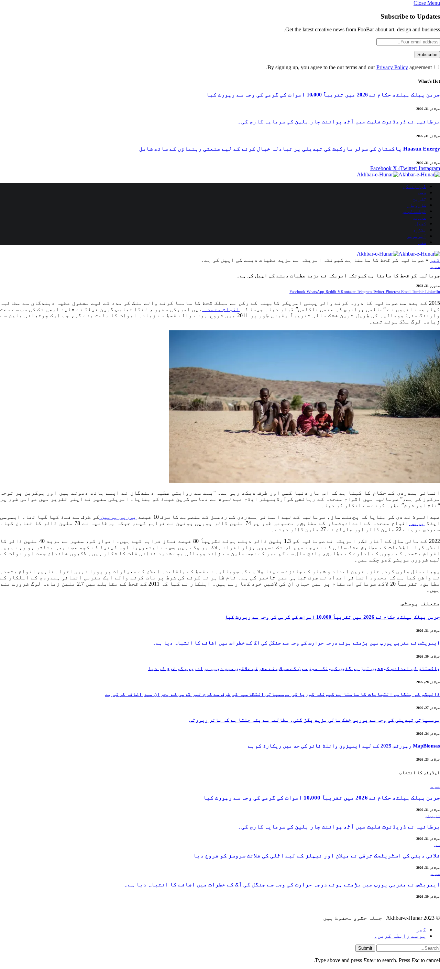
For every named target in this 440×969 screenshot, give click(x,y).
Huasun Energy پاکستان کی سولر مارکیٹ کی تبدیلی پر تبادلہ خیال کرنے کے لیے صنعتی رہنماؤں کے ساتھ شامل (289, 149)
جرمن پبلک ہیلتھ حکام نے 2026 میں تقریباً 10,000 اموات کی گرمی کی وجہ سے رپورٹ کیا (323, 94)
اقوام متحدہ (221, 309)
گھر (435, 260)
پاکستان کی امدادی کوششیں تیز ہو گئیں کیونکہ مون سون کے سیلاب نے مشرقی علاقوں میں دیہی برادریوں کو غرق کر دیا (294, 668)
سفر (422, 242)
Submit (365, 948)
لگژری (419, 230)
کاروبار (416, 205)
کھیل (420, 223)
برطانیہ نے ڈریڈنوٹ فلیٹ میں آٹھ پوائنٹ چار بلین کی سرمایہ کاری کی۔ (339, 121)
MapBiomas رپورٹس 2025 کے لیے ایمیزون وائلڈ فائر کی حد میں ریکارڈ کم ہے (344, 746)
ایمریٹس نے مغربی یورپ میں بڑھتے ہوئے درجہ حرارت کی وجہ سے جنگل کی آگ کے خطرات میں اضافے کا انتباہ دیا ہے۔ (296, 643)
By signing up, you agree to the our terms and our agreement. (349, 67)
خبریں (419, 217)
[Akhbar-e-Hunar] (398, 174)
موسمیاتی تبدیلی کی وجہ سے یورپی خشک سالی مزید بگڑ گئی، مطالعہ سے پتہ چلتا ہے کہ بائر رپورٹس (314, 720)
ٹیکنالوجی (414, 211)
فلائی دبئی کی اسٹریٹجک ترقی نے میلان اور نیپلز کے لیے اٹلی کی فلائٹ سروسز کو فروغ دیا (316, 855)
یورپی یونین (117, 517)
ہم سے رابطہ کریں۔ (400, 936)
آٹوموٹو (416, 236)
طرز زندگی (414, 186)
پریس (416, 523)
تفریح (419, 199)
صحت (422, 192)
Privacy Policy (392, 67)
